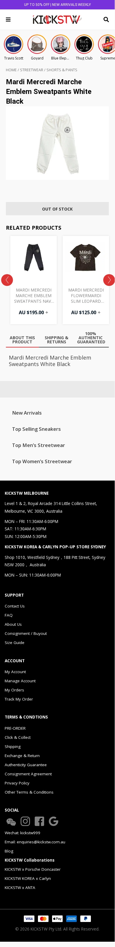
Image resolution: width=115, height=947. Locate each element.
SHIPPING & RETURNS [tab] (56, 340)
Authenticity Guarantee (26, 764)
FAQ (9, 615)
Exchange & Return (22, 755)
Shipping (13, 746)
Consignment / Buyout (26, 633)
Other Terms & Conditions (29, 792)
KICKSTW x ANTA (20, 887)
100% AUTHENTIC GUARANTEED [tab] (91, 338)
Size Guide (14, 642)
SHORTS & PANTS (61, 69)
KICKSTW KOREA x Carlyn (28, 878)
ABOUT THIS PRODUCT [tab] (22, 340)
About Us (13, 624)
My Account (15, 671)
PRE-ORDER (15, 728)
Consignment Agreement (28, 774)
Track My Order (19, 699)
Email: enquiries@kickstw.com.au (35, 842)
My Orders (14, 690)
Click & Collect (18, 737)
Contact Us (15, 606)
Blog (9, 851)
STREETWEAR (31, 69)
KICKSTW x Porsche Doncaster (33, 869)
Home (11, 69)
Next (109, 280)
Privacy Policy (17, 783)
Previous (7, 280)
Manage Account (20, 680)
